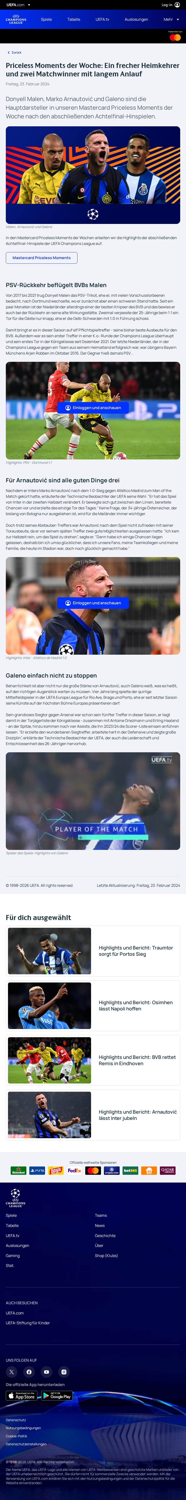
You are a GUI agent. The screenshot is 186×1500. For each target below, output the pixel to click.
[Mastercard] (175, 37)
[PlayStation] (37, 1170)
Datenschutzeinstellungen (26, 1444)
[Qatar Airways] (168, 1170)
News (100, 1225)
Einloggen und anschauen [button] (97, 407)
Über (99, 1245)
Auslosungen (17, 1245)
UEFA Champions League (16, 19)
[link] (46, 19)
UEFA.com (15, 1313)
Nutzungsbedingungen (23, 1428)
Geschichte (105, 1235)
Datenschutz (16, 1420)
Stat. (10, 1265)
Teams (101, 1215)
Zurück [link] (16, 52)
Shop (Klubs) (106, 1255)
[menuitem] (48, 19)
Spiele (11, 1215)
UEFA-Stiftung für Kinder (28, 1322)
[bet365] (130, 1170)
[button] (170, 19)
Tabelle (12, 1225)
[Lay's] (56, 1170)
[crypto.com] (112, 1170)
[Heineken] (18, 1170)
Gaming (13, 1255)
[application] (93, 801)
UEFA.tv (12, 1235)
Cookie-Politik (16, 1436)
